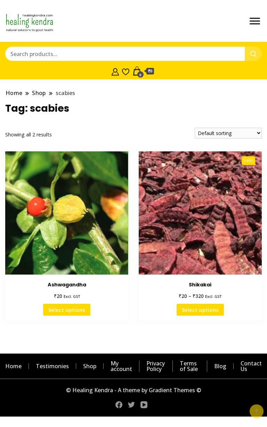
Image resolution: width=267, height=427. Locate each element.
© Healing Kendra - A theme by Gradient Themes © (133, 390)
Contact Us (251, 366)
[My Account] (115, 71)
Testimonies (52, 366)
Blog (220, 366)
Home (13, 366)
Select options (66, 309)
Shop (89, 366)
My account (121, 366)
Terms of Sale (189, 366)
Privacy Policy (155, 366)
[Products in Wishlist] (125, 71)
